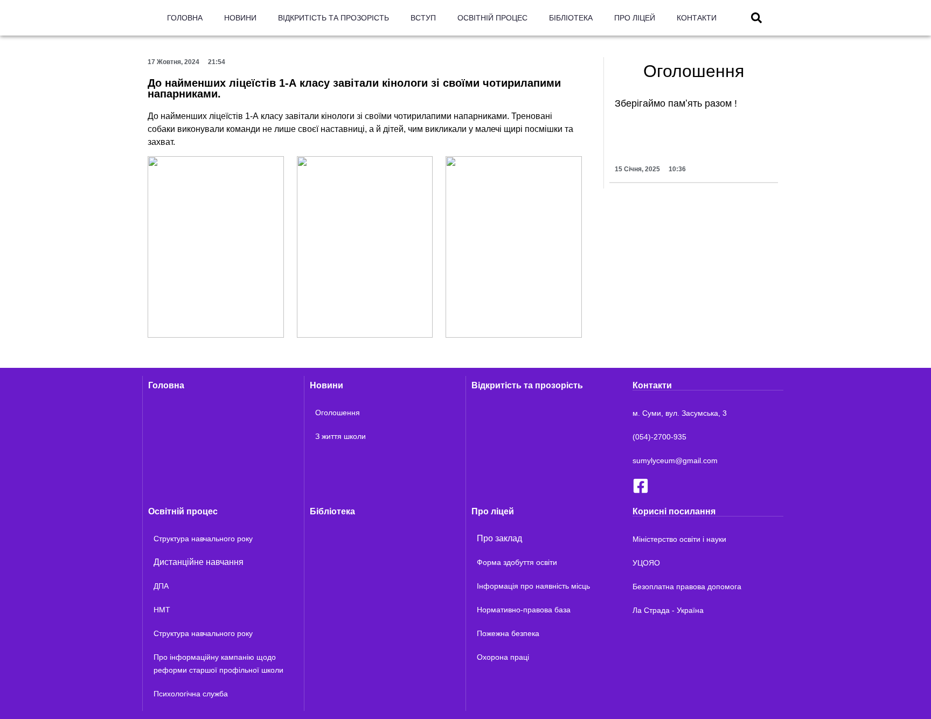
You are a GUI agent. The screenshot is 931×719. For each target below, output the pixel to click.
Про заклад (499, 538)
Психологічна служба (191, 693)
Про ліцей (634, 17)
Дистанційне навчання (199, 562)
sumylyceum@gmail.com (675, 460)
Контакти (697, 17)
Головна (185, 17)
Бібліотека (571, 17)
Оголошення (337, 412)
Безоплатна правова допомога (687, 586)
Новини (240, 17)
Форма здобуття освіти (517, 562)
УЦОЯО (646, 563)
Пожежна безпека (508, 633)
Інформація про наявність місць (533, 586)
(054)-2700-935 (659, 436)
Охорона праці (503, 657)
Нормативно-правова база (524, 609)
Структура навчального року (203, 538)
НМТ (162, 609)
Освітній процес (492, 17)
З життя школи (340, 436)
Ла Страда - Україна (668, 610)
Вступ (423, 17)
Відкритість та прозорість (333, 17)
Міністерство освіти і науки (679, 539)
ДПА (161, 586)
